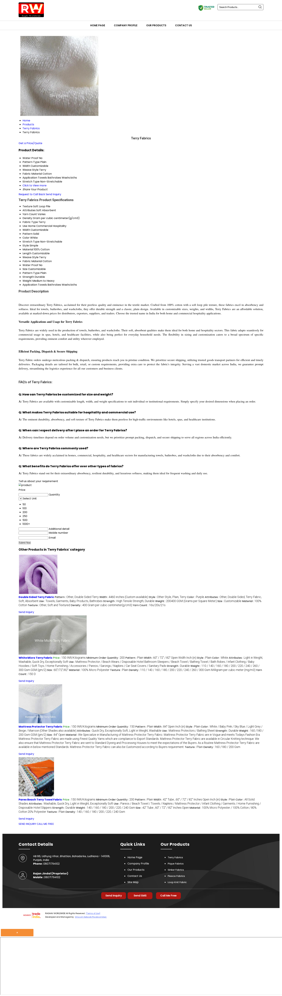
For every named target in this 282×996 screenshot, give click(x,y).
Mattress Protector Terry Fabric (40, 727)
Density (27, 218)
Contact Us (183, 25)
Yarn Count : (149, 605)
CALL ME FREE (45, 824)
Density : (101, 605)
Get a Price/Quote (30, 143)
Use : (70, 601)
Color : (195, 597)
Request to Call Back (32, 194)
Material (28, 249)
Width (26, 230)
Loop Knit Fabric (177, 882)
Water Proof (30, 265)
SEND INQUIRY (27, 824)
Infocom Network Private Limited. (91, 917)
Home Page (97, 25)
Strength (28, 277)
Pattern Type (31, 273)
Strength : (129, 601)
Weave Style (31, 257)
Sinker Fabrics (176, 869)
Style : (167, 597)
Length (27, 253)
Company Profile (125, 25)
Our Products (156, 25)
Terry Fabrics (175, 857)
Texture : (49, 605)
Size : (229, 601)
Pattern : (77, 597)
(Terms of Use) (93, 913)
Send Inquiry (53, 194)
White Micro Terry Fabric (35, 658)
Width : (123, 597)
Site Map (133, 882)
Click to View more (35, 185)
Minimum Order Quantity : (105, 658)
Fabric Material (32, 261)
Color (26, 238)
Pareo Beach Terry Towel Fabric (40, 799)
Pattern (27, 234)
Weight (27, 281)
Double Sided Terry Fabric (36, 597)
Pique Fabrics (176, 863)
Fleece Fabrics (176, 876)
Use (25, 226)
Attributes (29, 210)
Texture (27, 206)
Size (25, 269)
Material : (89, 670)
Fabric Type (30, 222)
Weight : (186, 601)
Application (30, 285)
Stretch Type (31, 241)
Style (26, 245)
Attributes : (119, 731)
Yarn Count (30, 214)
